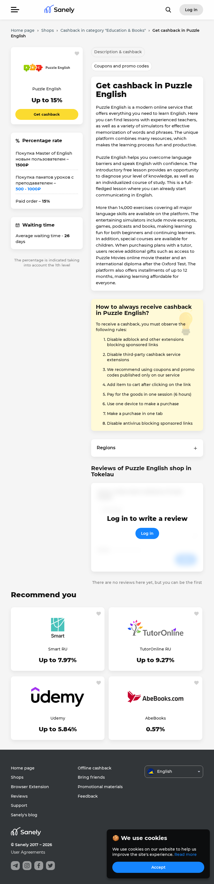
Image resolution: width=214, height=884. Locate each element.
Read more (185, 854)
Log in (147, 533)
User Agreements (28, 852)
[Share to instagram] (27, 865)
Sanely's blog (24, 814)
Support (19, 805)
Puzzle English (46, 88)
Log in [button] (191, 9)
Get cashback (47, 114)
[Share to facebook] (38, 865)
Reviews (19, 796)
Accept (158, 867)
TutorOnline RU (155, 649)
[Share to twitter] (50, 865)
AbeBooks (155, 718)
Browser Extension (30, 786)
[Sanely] (59, 10)
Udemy (57, 718)
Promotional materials (100, 786)
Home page (23, 768)
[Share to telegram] (15, 865)
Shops (17, 777)
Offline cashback (94, 768)
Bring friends (91, 777)
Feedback (88, 796)
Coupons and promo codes (121, 66)
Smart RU (57, 649)
